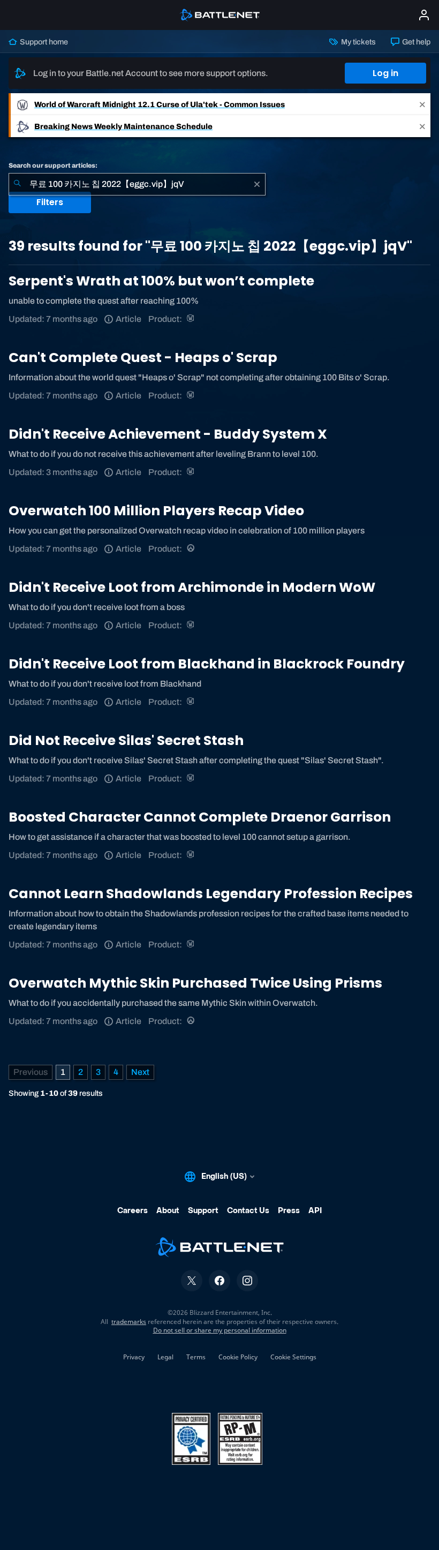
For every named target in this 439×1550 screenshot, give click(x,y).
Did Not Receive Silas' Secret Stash (126, 740)
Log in (385, 73)
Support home (43, 41)
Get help (415, 41)
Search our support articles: (53, 165)
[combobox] (137, 184)
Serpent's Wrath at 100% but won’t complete (161, 281)
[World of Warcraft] (191, 318)
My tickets (357, 41)
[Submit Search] (17, 184)
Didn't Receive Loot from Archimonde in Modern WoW (192, 587)
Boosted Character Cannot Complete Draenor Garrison (200, 817)
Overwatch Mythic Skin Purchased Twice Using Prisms (195, 983)
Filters (49, 202)
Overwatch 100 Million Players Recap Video (156, 510)
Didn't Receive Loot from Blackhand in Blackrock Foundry (207, 663)
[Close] (422, 104)
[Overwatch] (191, 548)
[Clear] (257, 184)
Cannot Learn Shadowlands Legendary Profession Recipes (211, 893)
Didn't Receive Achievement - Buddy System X (168, 434)
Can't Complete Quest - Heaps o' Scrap (143, 357)
